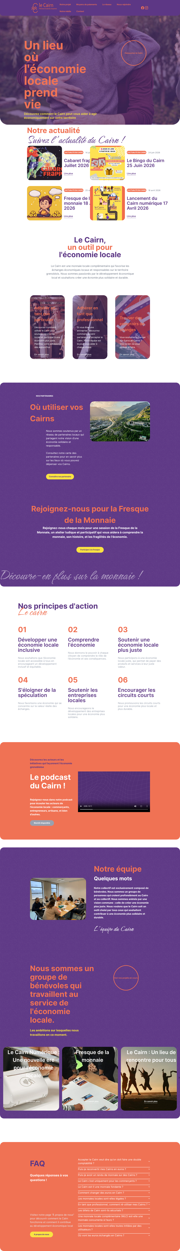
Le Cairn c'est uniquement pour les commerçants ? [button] (107, 1180)
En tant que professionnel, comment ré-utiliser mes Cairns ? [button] (112, 1204)
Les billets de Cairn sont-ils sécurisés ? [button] (100, 1210)
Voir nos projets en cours (126, 978)
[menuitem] (65, 4)
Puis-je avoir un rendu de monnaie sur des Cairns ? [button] (107, 1175)
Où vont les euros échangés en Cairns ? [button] (101, 1235)
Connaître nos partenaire (60, 476)
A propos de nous (41, 1234)
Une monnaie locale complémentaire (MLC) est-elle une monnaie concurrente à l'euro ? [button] (110, 1218)
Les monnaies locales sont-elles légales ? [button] (102, 1198)
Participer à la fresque (90, 550)
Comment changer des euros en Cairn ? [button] (101, 1192)
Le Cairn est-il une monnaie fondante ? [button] (100, 1186)
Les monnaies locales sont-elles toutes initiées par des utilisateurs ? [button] (109, 1227)
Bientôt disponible (42, 823)
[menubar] (99, 8)
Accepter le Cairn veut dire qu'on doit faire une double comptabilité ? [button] (109, 1161)
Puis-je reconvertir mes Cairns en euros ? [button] (102, 1169)
